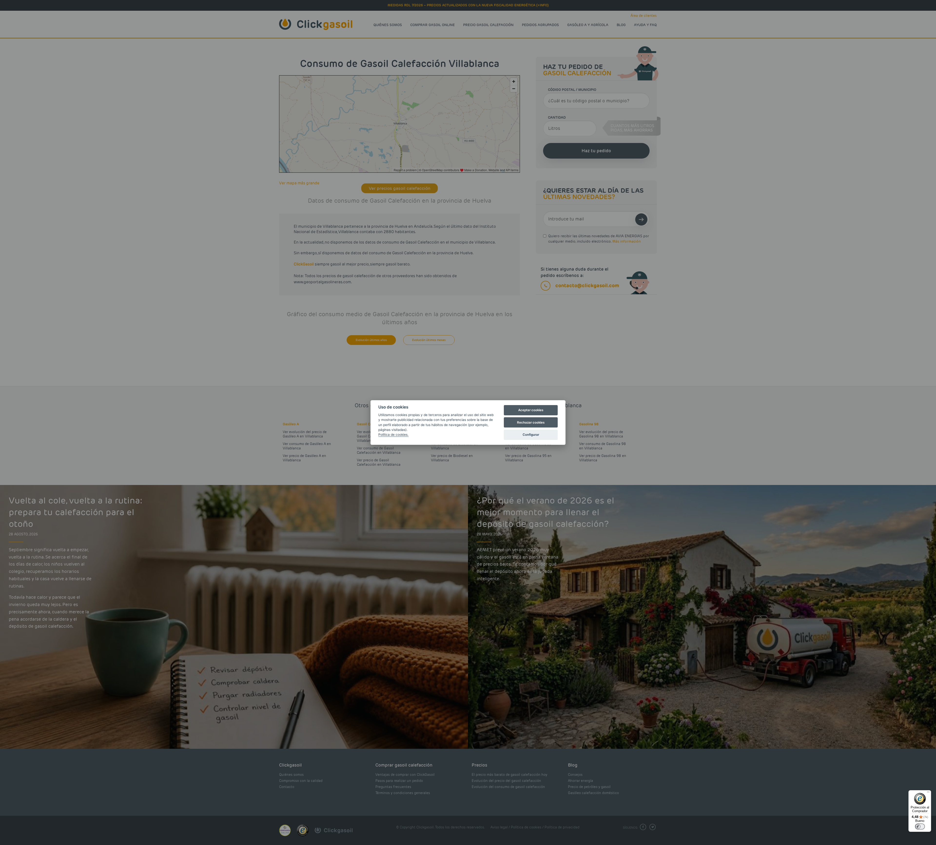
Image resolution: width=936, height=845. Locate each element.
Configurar (531, 435)
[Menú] (928, 793)
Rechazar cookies (531, 422)
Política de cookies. (393, 435)
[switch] (920, 826)
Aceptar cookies (530, 410)
